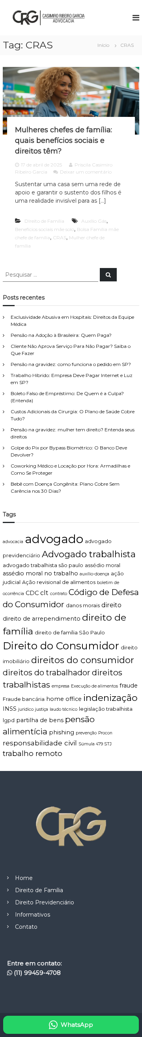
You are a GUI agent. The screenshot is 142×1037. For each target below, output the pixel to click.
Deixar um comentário (86, 172)
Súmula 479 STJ (95, 744)
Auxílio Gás (93, 221)
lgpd (9, 720)
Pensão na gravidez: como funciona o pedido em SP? (71, 364)
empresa (60, 686)
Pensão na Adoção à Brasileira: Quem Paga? (61, 335)
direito (111, 605)
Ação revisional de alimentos (58, 582)
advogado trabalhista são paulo (43, 565)
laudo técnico (63, 709)
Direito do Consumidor (61, 646)
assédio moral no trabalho (40, 573)
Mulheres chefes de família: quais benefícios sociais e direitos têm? (63, 140)
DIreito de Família (44, 221)
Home (24, 878)
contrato (58, 593)
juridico (26, 709)
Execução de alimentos (94, 686)
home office (64, 698)
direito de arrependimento (41, 618)
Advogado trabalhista (89, 554)
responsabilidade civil (40, 743)
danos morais (83, 605)
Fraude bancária (24, 699)
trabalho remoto (32, 753)
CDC (32, 593)
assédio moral (102, 565)
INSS (10, 708)
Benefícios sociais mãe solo (44, 229)
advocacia (13, 541)
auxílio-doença (94, 574)
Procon (105, 733)
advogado (54, 539)
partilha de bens (40, 720)
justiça (41, 709)
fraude (129, 685)
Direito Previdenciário (44, 902)
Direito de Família (39, 890)
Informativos (32, 914)
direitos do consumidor (82, 659)
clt (44, 593)
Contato (26, 926)
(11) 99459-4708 (37, 972)
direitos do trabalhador (46, 672)
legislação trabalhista (106, 709)
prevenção (86, 733)
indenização (110, 697)
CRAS (59, 237)
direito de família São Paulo (70, 633)
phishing (61, 732)
